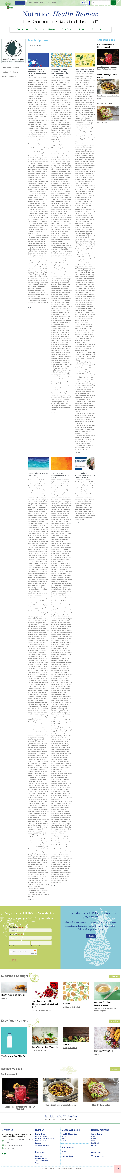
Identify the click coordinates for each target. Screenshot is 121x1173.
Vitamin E (67, 1044)
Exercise (38, 29)
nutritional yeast (99, 1008)
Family (93, 1138)
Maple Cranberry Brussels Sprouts (60, 1105)
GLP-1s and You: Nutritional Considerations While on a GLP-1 (85, 475)
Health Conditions (67, 1156)
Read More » (31, 308)
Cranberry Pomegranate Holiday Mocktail (20, 1108)
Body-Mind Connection (69, 1134)
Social (63, 1141)
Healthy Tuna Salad (104, 104)
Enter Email (13, 946)
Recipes (82, 29)
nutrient (43, 1050)
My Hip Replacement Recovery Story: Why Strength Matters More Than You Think (60, 73)
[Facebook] (5, 1154)
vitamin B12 (98, 1011)
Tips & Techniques (41, 1161)
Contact (53, 3)
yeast (104, 1011)
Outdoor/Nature (96, 1134)
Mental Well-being (70, 1130)
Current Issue (22, 29)
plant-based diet (110, 1008)
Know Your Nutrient (41, 1136)
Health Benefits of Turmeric (13, 995)
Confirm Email (35, 946)
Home (30, 3)
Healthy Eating (76, 1007)
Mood (63, 1138)
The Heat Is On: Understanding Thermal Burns (60, 475)
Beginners (38, 1156)
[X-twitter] (2, 1154)
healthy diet (67, 1007)
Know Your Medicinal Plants (44, 1138)
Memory (64, 1136)
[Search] (113, 2)
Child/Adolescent (41, 1158)
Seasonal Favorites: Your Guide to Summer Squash (84, 71)
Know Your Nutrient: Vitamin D (45, 1047)
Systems (64, 1152)
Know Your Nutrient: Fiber (104, 1051)
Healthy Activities (100, 1130)
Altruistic (94, 1145)
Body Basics (67, 29)
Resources (96, 29)
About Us (95, 1152)
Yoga (37, 1163)
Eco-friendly (95, 1143)
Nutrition (51, 29)
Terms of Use (44, 3)
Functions (64, 1154)
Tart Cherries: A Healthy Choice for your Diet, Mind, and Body (45, 1004)
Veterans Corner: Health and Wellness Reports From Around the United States (37, 73)
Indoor (93, 1136)
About (36, 3)
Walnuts (66, 1004)
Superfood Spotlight (45, 1010)
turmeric (4, 998)
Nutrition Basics (40, 1141)
